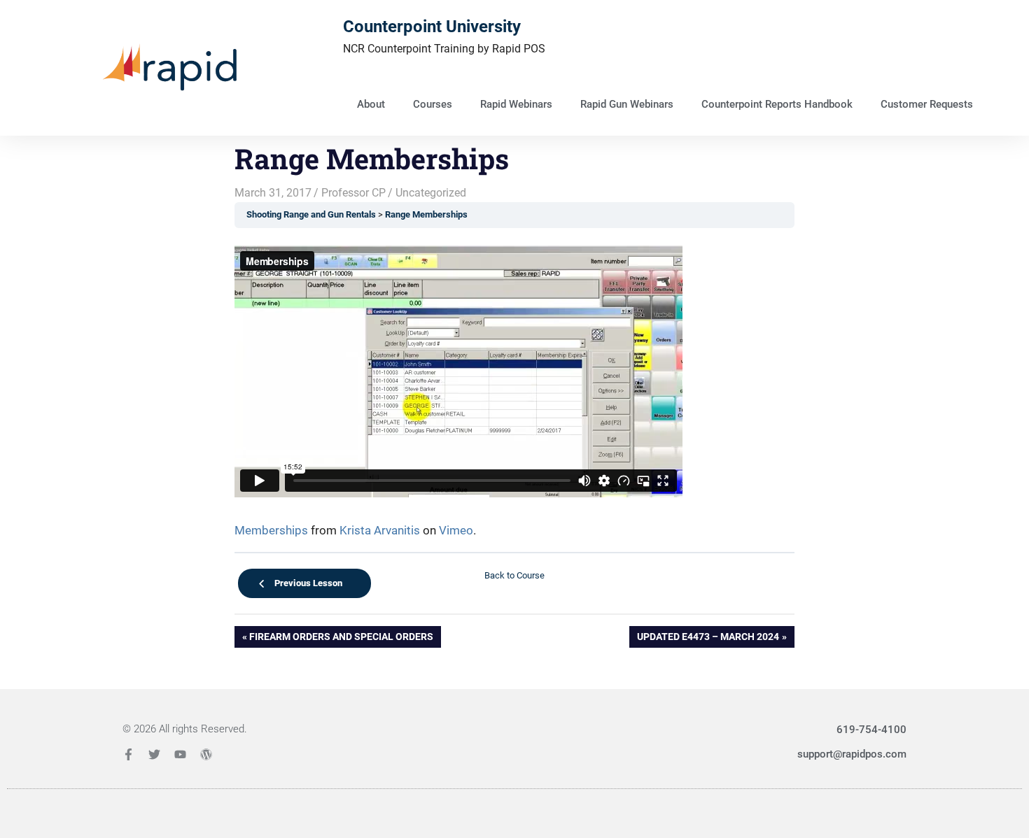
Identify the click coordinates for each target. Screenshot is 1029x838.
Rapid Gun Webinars (626, 104)
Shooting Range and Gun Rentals (311, 214)
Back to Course (514, 575)
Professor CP (353, 192)
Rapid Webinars (516, 104)
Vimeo (456, 530)
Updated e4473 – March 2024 (707, 634)
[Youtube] (180, 754)
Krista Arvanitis (380, 530)
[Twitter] (154, 754)
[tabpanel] (514, 393)
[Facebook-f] (128, 754)
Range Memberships (426, 214)
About (371, 104)
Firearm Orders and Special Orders (340, 634)
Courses (432, 104)
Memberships (271, 530)
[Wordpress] (206, 754)
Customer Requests (927, 104)
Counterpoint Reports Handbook (777, 104)
